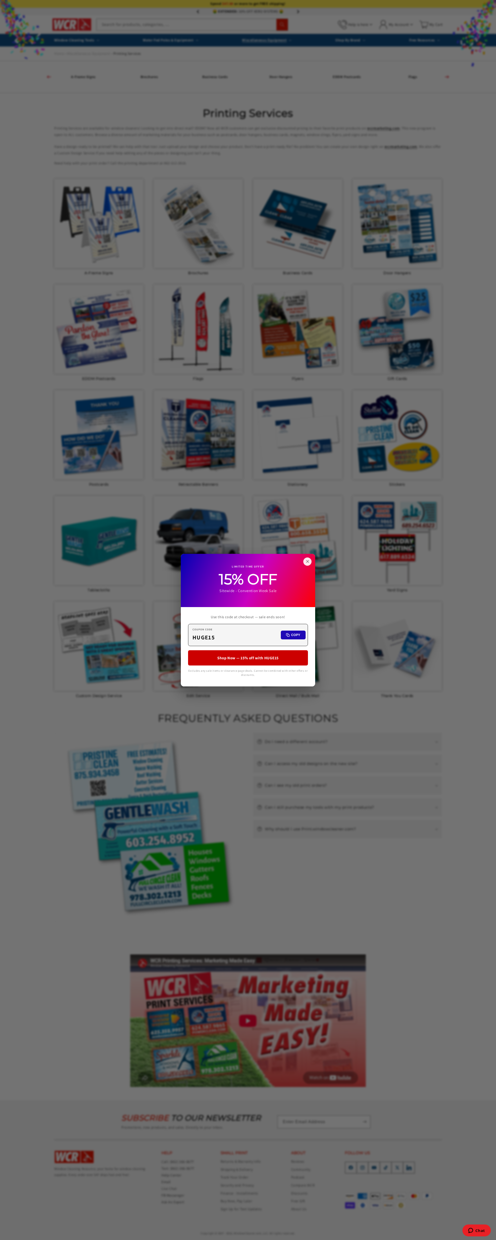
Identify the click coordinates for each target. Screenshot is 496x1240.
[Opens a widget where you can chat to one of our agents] (476, 1230)
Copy (295, 635)
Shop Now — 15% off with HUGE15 (248, 657)
